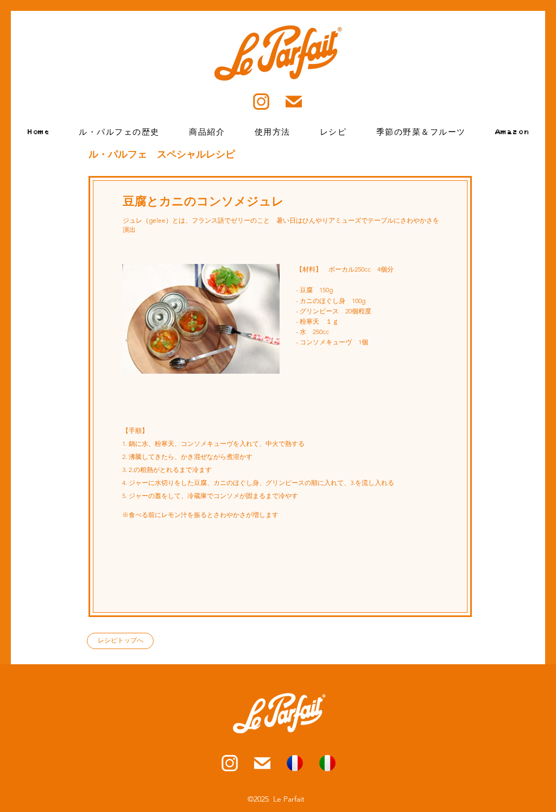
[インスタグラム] (230, 763)
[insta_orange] (261, 101)
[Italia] (327, 763)
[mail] (262, 763)
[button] (272, 132)
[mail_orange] (294, 101)
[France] (295, 763)
